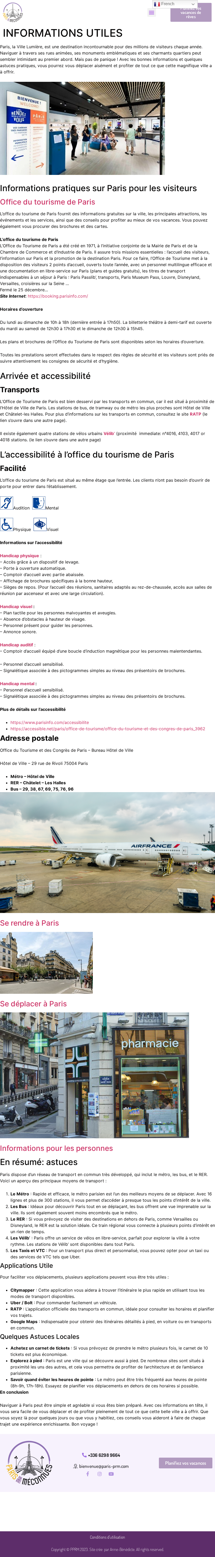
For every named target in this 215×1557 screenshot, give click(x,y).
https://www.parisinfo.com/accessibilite (49, 722)
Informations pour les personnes (56, 1148)
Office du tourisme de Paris (47, 201)
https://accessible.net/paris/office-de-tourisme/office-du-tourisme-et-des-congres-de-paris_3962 (107, 728)
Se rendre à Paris (29, 923)
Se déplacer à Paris (33, 1003)
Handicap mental (17, 683)
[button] (151, 12)
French (167, 4)
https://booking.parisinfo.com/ (58, 296)
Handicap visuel (16, 606)
